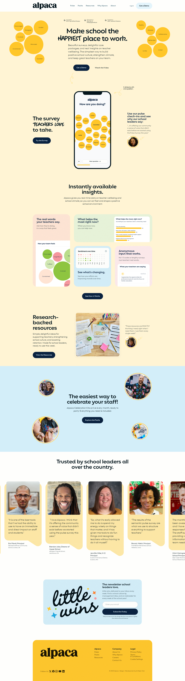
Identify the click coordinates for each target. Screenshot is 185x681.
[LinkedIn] (63, 671)
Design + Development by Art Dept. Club (132, 671)
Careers (115, 657)
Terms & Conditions (135, 656)
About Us (116, 652)
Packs (80, 6)
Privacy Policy (135, 652)
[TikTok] (59, 671)
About (113, 6)
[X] (50, 671)
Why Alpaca (102, 6)
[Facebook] (53, 671)
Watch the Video (102, 68)
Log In (132, 6)
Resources (90, 6)
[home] (45, 6)
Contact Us (117, 660)
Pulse (72, 6)
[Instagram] (56, 671)
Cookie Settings (136, 659)
